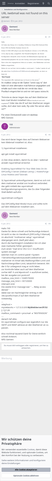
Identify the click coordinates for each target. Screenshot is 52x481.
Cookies (31, 449)
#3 (50, 223)
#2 (50, 135)
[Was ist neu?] (43, 3)
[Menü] (4, 3)
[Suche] (48, 3)
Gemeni (6, 21)
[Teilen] (46, 37)
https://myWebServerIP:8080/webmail (19, 71)
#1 (50, 37)
